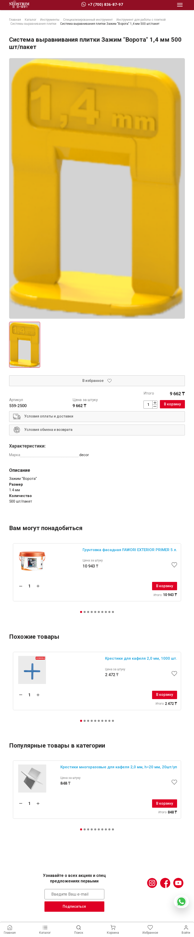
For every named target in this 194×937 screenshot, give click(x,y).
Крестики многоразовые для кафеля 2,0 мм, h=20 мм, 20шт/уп (118, 767)
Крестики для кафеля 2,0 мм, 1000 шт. (141, 658)
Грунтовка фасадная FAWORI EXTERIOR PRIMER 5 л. (130, 550)
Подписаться (74, 906)
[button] (81, 612)
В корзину (172, 404)
